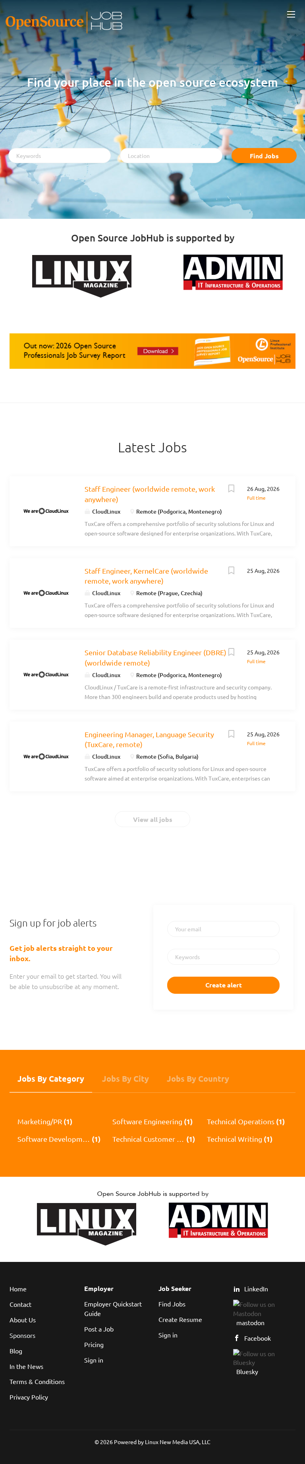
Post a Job (99, 1329)
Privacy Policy (29, 1397)
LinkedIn (256, 1289)
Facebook (257, 1338)
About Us (23, 1320)
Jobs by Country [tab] (198, 1078)
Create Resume (180, 1319)
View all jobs (152, 819)
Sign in (93, 1360)
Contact (20, 1304)
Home (18, 1289)
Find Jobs (264, 156)
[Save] (231, 489)
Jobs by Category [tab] (50, 1078)
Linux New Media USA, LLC (177, 1441)
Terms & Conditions (37, 1381)
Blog (16, 1351)
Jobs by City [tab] (125, 1078)
